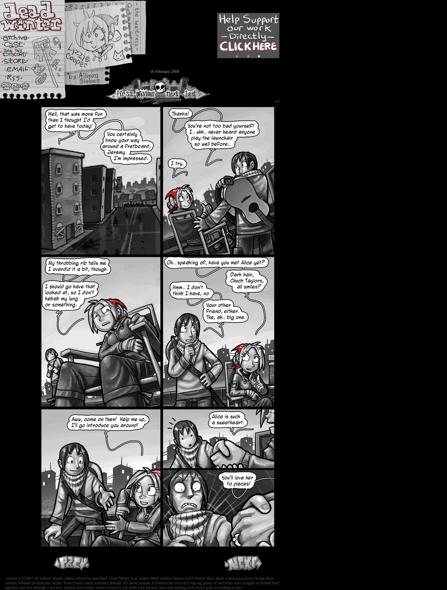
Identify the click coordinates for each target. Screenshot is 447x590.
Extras (19, 54)
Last (196, 90)
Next (171, 90)
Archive (19, 37)
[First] (120, 90)
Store (19, 62)
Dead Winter (39, 16)
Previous (147, 90)
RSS (19, 80)
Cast (19, 46)
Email (19, 71)
